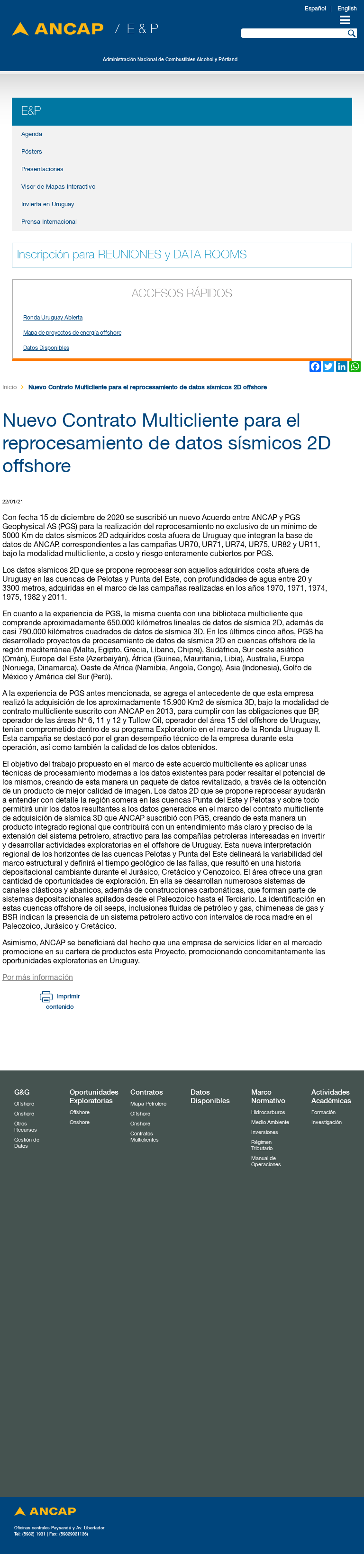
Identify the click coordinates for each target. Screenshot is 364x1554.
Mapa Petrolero (148, 1103)
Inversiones (264, 1132)
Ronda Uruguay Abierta (52, 318)
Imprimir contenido (63, 1002)
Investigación (326, 1122)
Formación (323, 1112)
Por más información (37, 978)
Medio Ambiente (270, 1122)
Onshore (24, 1113)
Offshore (24, 1103)
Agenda (31, 134)
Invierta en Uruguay (47, 204)
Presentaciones (42, 169)
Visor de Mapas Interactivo (58, 187)
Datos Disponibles (46, 348)
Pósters (31, 152)
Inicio (9, 387)
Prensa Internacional (49, 222)
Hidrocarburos (268, 1112)
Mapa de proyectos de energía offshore (72, 333)
